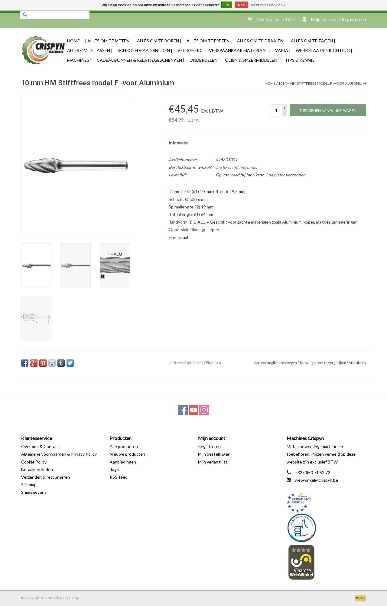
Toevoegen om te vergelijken (323, 362)
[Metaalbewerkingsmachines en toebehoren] (43, 50)
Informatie (179, 142)
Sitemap (29, 484)
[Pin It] (43, 363)
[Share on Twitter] (70, 363)
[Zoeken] (25, 15)
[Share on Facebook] (24, 363)
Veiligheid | (190, 50)
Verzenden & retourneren (45, 477)
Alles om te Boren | (159, 40)
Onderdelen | (205, 60)
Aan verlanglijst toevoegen (275, 362)
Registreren (209, 446)
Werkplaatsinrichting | (324, 50)
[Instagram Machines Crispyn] (204, 410)
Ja (227, 5)
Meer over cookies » (268, 5)
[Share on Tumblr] (61, 363)
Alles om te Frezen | (209, 40)
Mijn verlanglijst (212, 461)
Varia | (283, 50)
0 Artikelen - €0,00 (275, 19)
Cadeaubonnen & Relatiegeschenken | (140, 60)
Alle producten (124, 446)
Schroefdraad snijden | (145, 50)
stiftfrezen (194, 362)
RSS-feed (119, 477)
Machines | (79, 60)
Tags (114, 469)
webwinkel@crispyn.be (316, 480)
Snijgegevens (34, 492)
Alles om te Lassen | (89, 50)
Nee (241, 5)
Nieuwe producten (127, 454)
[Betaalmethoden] (359, 597)
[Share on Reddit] (52, 363)
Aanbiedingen (123, 461)
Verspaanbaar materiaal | (239, 50)
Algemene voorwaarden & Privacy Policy (59, 454)
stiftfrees (176, 362)
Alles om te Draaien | (261, 40)
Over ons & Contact (40, 446)
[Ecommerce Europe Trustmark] (326, 503)
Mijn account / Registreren (338, 19)
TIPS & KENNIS (300, 60)
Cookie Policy (34, 461)
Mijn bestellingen (214, 454)
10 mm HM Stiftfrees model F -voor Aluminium (322, 83)
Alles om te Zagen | (313, 40)
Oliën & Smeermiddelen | (252, 60)
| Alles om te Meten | (108, 40)
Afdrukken (357, 362)
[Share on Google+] (33, 363)
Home (73, 40)
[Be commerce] (326, 528)
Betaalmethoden (37, 469)
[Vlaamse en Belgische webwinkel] (326, 562)
